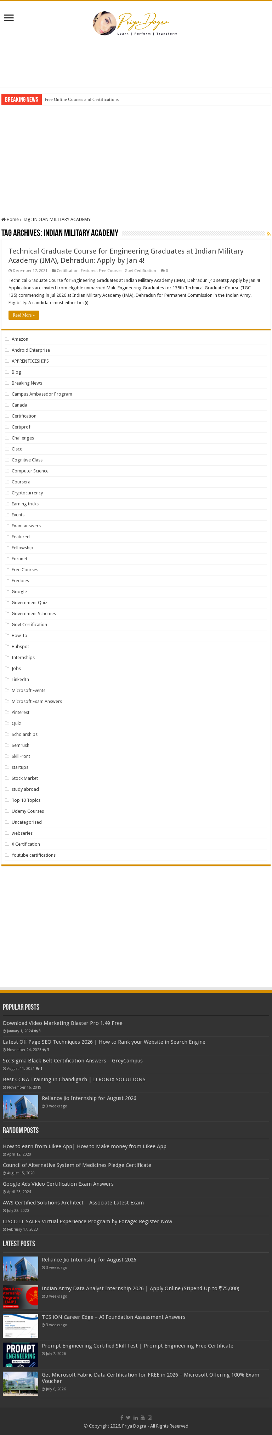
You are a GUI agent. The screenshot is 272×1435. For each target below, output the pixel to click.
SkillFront (21, 756)
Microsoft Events (28, 690)
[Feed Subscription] (269, 234)
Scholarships (25, 734)
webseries (22, 833)
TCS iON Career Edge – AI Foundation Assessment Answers (114, 1317)
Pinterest (20, 712)
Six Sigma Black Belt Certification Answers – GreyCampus (73, 1060)
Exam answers (26, 525)
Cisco (17, 449)
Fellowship (22, 547)
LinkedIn (20, 679)
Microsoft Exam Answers (37, 701)
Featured (89, 270)
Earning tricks (25, 503)
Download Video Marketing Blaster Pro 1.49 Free (63, 1023)
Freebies (20, 580)
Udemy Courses (28, 811)
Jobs (16, 668)
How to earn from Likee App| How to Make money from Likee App (84, 1146)
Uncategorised (27, 822)
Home (12, 219)
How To (19, 635)
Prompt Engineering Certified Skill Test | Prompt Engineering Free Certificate (137, 1346)
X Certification (26, 844)
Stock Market (25, 778)
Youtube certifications (34, 855)
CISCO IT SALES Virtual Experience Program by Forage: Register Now (87, 1221)
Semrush (20, 745)
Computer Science (30, 470)
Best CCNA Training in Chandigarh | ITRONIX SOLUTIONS (74, 1079)
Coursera (21, 481)
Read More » (24, 315)
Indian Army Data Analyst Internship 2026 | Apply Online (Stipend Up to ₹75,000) (140, 1288)
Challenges (23, 438)
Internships (23, 657)
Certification (68, 270)
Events (18, 514)
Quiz (16, 723)
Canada (19, 405)
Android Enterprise (31, 350)
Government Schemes (34, 613)
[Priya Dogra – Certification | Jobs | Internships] (136, 23)
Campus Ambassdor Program (42, 394)
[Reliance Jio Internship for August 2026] (20, 1107)
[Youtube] (143, 1417)
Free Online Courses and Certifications (82, 99)
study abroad (25, 789)
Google (19, 591)
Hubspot (20, 646)
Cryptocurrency (27, 492)
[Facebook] (122, 1417)
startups (20, 767)
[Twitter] (128, 1417)
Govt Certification (140, 270)
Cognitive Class (27, 460)
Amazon (20, 339)
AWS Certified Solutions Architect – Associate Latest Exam (73, 1202)
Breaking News (27, 383)
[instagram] (150, 1417)
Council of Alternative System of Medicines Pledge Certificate (77, 1165)
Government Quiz (29, 602)
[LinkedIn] (135, 1417)
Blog (16, 372)
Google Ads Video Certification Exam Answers (58, 1184)
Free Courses (111, 270)
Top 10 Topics (26, 800)
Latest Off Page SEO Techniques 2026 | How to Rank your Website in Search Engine (104, 1042)
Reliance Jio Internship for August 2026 (89, 1098)
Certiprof (21, 427)
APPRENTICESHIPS (30, 361)
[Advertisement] (136, 64)
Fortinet (19, 558)
